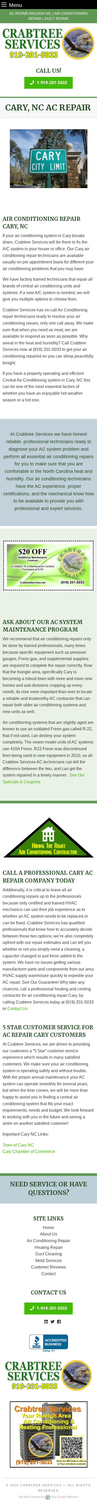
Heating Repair (49, 1247)
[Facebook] (59, 1322)
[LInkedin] (46, 1322)
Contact (48, 1274)
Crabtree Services (41, 1485)
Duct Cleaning (48, 1254)
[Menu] (3, 4)
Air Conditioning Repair (48, 1241)
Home (48, 1227)
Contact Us (17, 1008)
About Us (48, 1234)
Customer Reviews (48, 1267)
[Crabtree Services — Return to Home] (48, 43)
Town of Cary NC (18, 1145)
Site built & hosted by (48, 1496)
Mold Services (48, 1260)
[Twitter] (52, 1322)
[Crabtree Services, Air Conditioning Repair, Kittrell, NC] (48, 1343)
